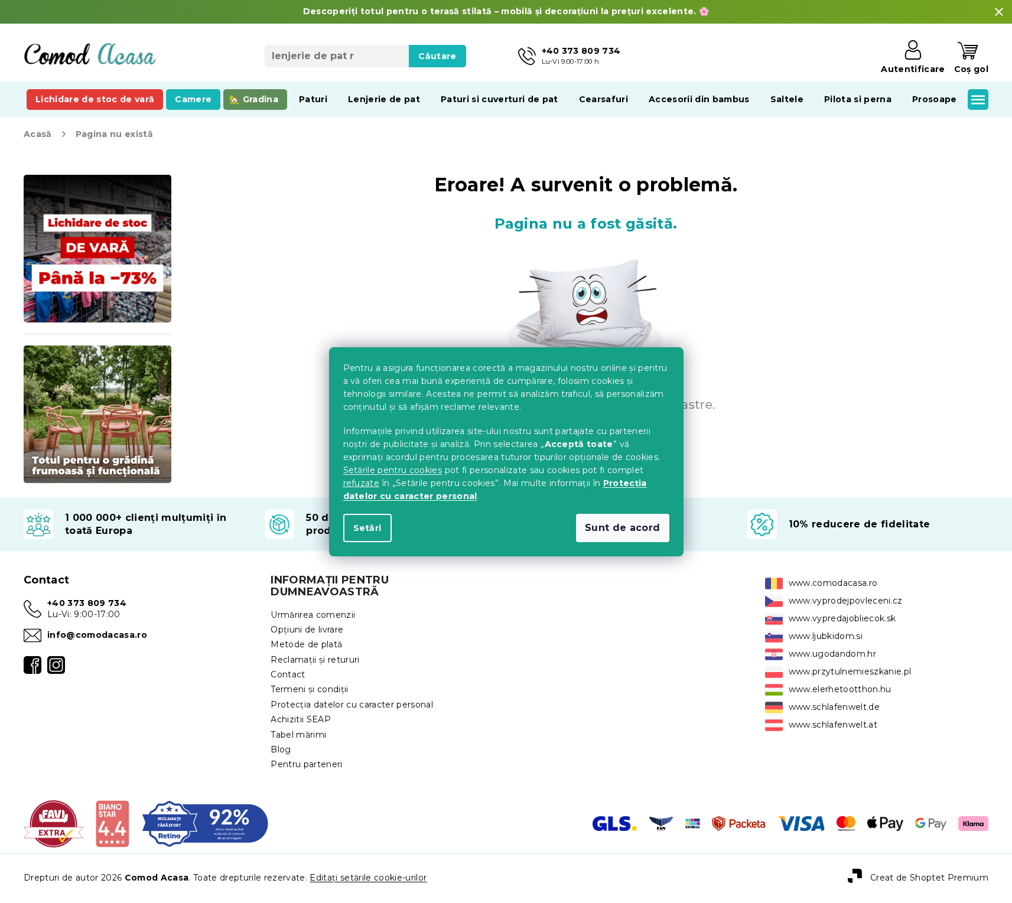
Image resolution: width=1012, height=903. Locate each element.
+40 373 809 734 (86, 603)
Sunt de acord (622, 527)
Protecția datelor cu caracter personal (352, 704)
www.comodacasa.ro (833, 583)
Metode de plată (306, 644)
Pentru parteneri (306, 764)
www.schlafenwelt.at (833, 724)
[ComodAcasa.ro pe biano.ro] (112, 822)
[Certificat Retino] (205, 822)
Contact (288, 674)
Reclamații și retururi (315, 659)
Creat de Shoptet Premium (929, 877)
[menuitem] (95, 99)
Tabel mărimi (298, 734)
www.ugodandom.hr (832, 653)
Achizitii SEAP (301, 719)
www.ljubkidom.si (826, 636)
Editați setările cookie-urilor (368, 877)
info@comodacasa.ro (97, 635)
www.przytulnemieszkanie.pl (850, 671)
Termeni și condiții (309, 689)
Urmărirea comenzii (313, 614)
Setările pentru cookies (392, 470)
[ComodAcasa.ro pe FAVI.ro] (53, 822)
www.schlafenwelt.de (834, 707)
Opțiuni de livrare (307, 629)
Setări (367, 528)
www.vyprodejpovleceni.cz (846, 600)
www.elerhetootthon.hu (840, 689)
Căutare (437, 56)
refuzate (361, 483)
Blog (281, 749)
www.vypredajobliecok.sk (842, 618)
